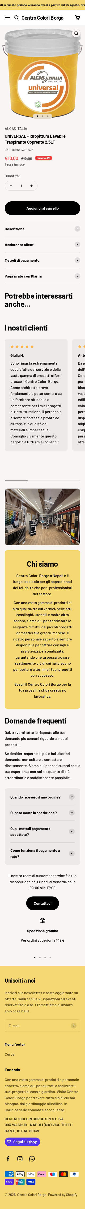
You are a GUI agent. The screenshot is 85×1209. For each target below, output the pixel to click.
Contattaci (42, 903)
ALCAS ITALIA (16, 128)
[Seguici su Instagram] (20, 1159)
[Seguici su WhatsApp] (32, 1159)
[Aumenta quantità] (31, 185)
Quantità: (12, 175)
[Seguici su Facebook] (8, 1159)
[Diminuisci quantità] (11, 185)
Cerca (9, 1054)
